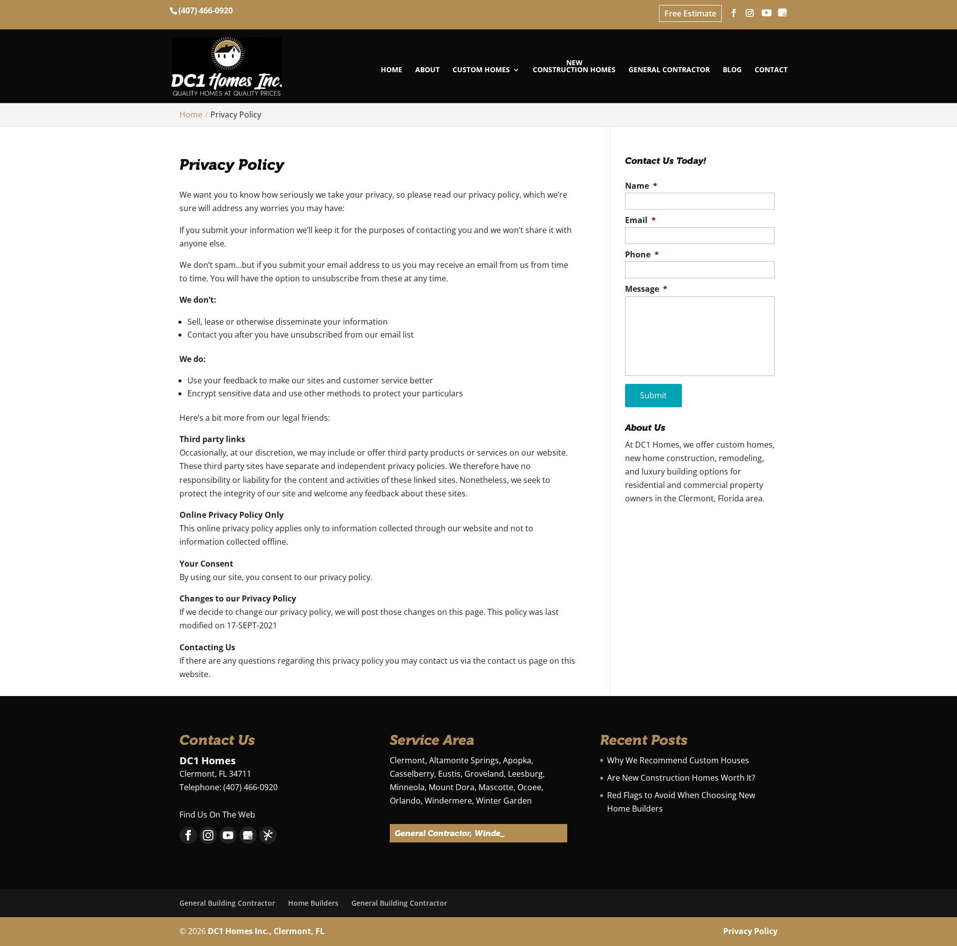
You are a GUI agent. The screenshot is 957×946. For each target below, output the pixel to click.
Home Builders (313, 903)
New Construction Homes (574, 66)
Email (640, 220)
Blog (732, 70)
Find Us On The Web (217, 814)
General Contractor (669, 70)
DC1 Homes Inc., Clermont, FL (266, 931)
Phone (642, 254)
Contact (771, 70)
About (427, 70)
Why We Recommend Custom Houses (678, 760)
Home (391, 70)
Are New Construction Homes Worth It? (681, 777)
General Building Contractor (227, 903)
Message (646, 289)
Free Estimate (690, 13)
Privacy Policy (750, 931)
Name (641, 186)
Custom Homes (481, 70)
